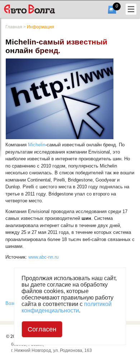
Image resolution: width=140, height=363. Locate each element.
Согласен (42, 329)
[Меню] (131, 9)
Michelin (36, 144)
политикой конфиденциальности (67, 307)
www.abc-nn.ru (43, 257)
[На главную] (40, 9)
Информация (40, 26)
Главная (13, 26)
